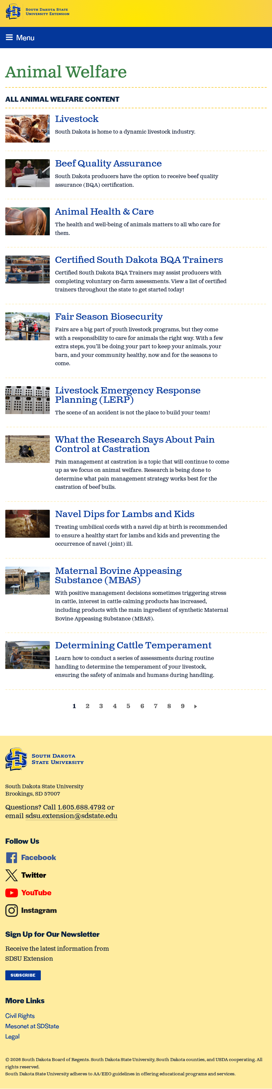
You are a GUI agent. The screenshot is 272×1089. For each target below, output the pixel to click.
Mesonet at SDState (32, 1025)
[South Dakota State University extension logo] (37, 11)
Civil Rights (20, 1015)
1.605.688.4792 (81, 808)
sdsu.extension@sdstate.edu (71, 816)
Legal (12, 1036)
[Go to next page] (196, 706)
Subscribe (23, 975)
